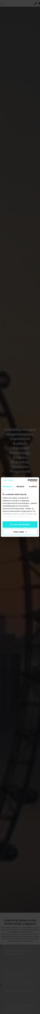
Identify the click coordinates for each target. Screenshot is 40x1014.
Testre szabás (18, 532)
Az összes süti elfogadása (20, 524)
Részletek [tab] (20, 486)
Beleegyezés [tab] (7, 486)
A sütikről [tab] (33, 486)
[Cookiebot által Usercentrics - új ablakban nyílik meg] (28, 480)
